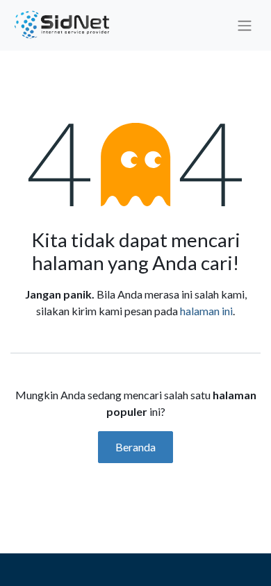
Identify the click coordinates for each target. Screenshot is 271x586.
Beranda (135, 446)
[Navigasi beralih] (245, 25)
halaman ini (206, 310)
